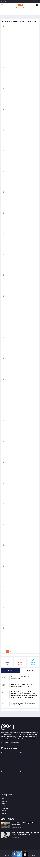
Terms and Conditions (20, 855)
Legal (29, 855)
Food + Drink (5, 806)
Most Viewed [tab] (10, 670)
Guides (4, 813)
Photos (4, 811)
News (3, 803)
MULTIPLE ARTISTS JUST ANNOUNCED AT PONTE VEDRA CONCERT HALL (23, 685)
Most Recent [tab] (29, 670)
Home (3, 799)
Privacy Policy (9, 855)
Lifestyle (4, 801)
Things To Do (5, 808)
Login (33, 855)
